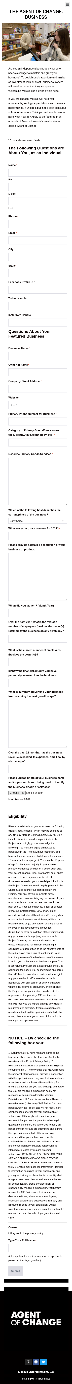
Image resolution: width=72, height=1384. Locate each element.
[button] (67, 4)
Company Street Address (25, 381)
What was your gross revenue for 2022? (34, 528)
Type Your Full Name (22, 1240)
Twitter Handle (17, 298)
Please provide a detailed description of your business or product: (36, 547)
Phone (13, 216)
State (12, 265)
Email (12, 233)
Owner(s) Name (18, 364)
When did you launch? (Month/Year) (31, 605)
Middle (12, 193)
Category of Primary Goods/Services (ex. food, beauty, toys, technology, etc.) (34, 432)
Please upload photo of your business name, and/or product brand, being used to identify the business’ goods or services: (36, 782)
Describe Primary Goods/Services (30, 454)
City (11, 249)
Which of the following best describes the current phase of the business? (34, 512)
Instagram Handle (19, 315)
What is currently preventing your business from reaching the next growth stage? (35, 694)
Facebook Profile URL (22, 282)
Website (13, 397)
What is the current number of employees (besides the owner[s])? (34, 652)
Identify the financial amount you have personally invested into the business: (32, 673)
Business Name (19, 348)
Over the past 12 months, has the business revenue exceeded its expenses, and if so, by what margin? (36, 757)
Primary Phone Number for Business (32, 414)
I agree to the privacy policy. (27, 1233)
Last (10, 208)
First (10, 179)
